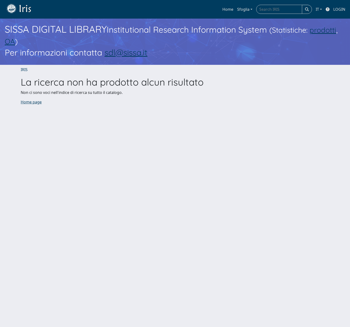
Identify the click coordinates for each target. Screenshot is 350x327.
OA (10, 41)
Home (227, 9)
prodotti (323, 30)
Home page (31, 102)
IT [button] (317, 9)
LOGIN (339, 9)
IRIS (24, 69)
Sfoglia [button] (243, 9)
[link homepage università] (22, 9)
